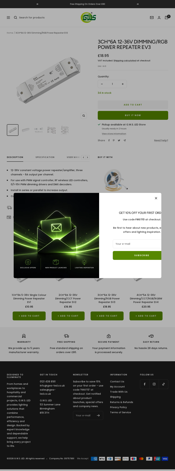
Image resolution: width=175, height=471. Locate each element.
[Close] (156, 198)
